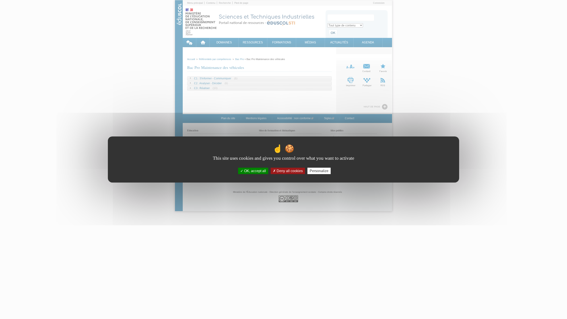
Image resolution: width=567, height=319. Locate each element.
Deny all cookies (289, 171)
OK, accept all (254, 171)
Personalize (319, 171)
